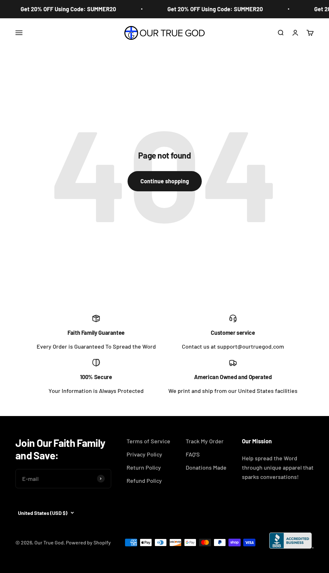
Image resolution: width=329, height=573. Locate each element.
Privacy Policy (144, 454)
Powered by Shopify (88, 542)
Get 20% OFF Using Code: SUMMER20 (65, 9)
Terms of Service (148, 441)
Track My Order (205, 441)
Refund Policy (144, 480)
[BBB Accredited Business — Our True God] (291, 541)
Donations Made (206, 467)
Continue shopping (164, 181)
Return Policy (144, 467)
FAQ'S (193, 454)
